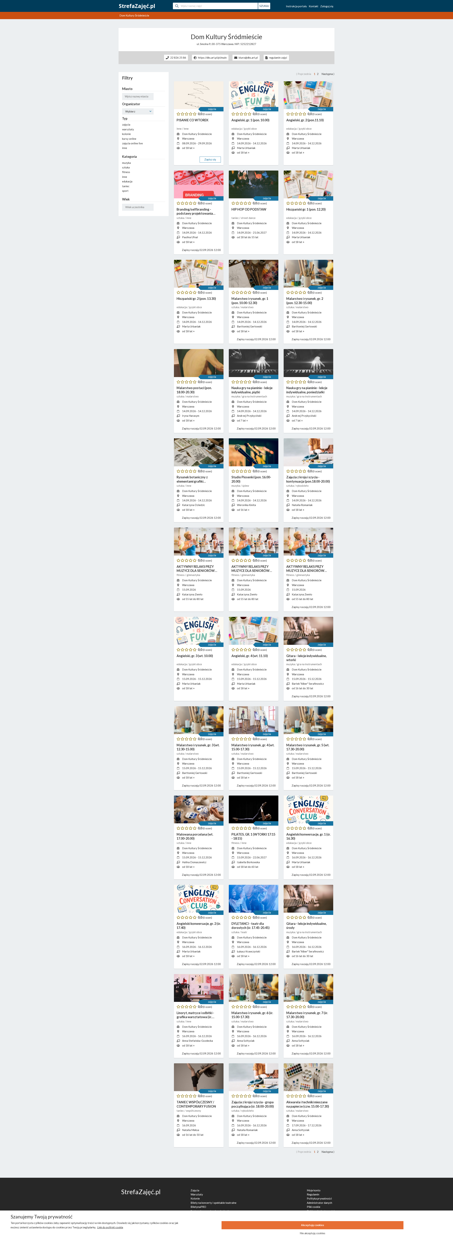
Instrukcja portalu (296, 6)
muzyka (236, 396)
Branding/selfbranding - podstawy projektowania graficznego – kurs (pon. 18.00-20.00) (198, 211)
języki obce (250, 128)
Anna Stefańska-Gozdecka (197, 1040)
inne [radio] (124, 147)
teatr (244, 932)
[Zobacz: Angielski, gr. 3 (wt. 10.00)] (198, 631)
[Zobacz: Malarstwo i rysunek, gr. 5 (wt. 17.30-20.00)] (308, 720)
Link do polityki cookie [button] (110, 1227)
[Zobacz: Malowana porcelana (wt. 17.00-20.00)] (198, 810)
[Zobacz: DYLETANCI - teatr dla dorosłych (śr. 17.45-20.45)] (253, 899)
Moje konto (313, 1190)
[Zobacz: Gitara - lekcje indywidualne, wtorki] (308, 631)
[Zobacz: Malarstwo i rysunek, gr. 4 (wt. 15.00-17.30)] (253, 720)
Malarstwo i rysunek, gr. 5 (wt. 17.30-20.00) (307, 747)
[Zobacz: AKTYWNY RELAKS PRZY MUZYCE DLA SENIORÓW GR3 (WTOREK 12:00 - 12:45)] (308, 542)
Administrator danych (319, 1202)
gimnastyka (193, 574)
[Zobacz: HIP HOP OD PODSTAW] (253, 185)
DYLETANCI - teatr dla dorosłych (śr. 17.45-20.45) (250, 926)
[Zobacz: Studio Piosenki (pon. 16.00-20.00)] (253, 452)
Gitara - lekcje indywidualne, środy (306, 926)
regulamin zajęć (278, 57)
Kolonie (195, 1198)
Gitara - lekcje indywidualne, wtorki (306, 658)
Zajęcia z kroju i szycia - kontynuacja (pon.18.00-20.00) (308, 479)
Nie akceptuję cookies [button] (312, 1233)
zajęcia (212, 109)
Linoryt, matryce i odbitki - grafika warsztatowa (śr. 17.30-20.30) (195, 1015)
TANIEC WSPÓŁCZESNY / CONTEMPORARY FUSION (196, 1104)
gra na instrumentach (254, 396)
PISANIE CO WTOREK (192, 120)
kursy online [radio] (129, 138)
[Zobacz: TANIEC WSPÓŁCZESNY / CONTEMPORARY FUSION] (198, 1077)
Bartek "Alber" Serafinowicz (308, 683)
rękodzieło (302, 485)
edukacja (236, 128)
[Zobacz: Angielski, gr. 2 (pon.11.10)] (308, 95)
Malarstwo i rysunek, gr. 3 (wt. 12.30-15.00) (198, 747)
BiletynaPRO (198, 1206)
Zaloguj (326, 6)
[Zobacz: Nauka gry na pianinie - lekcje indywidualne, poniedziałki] (308, 363)
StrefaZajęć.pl (137, 6)
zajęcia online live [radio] (132, 143)
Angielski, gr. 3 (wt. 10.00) (195, 656)
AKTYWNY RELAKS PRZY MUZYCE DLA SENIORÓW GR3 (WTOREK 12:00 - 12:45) (306, 569)
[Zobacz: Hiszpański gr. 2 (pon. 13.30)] (198, 274)
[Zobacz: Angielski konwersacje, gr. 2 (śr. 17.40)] (198, 899)
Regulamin (313, 1194)
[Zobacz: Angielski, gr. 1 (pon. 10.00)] (253, 95)
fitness (181, 574)
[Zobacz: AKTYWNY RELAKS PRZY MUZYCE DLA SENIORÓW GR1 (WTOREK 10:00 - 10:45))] (198, 542)
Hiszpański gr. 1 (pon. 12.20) (306, 209)
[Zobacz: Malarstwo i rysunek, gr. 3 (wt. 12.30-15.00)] (198, 720)
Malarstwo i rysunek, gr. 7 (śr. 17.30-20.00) (307, 1015)
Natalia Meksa (190, 1129)
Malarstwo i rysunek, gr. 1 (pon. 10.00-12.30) (249, 301)
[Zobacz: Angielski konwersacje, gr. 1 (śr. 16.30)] (308, 810)
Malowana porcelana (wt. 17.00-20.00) (195, 836)
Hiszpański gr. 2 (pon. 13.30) (196, 299)
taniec (235, 217)
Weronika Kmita (246, 505)
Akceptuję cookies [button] (312, 1225)
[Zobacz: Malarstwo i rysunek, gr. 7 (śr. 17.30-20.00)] (308, 988)
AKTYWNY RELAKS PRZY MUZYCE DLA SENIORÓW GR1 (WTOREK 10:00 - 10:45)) (198, 569)
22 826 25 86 (178, 57)
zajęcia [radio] (126, 124)
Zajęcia (195, 1190)
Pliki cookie (313, 1206)
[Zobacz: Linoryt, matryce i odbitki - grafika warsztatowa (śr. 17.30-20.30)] (198, 988)
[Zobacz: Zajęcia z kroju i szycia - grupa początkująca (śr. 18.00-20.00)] (253, 1077)
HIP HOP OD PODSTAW (248, 209)
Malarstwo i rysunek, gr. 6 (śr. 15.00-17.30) (252, 1015)
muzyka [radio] (126, 162)
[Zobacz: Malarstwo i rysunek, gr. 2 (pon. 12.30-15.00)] (308, 274)
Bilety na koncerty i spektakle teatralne (213, 1202)
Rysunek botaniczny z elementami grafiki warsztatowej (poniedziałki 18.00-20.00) (196, 479)
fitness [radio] (126, 172)
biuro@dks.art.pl (248, 57)
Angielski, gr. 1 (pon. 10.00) (250, 120)
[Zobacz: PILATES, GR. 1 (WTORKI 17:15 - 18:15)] (253, 810)
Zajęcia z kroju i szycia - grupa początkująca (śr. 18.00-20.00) (252, 1104)
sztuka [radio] (126, 167)
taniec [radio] (125, 186)
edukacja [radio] (127, 181)
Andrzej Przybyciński (249, 415)
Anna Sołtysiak (245, 1040)
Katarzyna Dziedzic (193, 505)
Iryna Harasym (190, 415)
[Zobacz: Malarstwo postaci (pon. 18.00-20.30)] (198, 363)
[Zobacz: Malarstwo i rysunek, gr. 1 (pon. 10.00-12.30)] (253, 274)
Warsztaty (197, 1194)
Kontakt (313, 6)
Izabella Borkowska (248, 862)
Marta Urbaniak (246, 147)
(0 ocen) (207, 114)
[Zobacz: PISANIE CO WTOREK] (198, 95)
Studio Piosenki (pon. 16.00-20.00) (251, 479)
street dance (248, 217)
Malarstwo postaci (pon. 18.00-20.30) (194, 390)
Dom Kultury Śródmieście (197, 133)
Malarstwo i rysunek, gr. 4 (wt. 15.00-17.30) (252, 747)
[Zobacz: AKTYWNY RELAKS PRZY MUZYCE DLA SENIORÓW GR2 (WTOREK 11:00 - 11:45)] (253, 542)
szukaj (264, 5)
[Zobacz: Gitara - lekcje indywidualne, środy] (308, 899)
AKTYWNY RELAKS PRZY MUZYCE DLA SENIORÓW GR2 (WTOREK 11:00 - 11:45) (251, 569)
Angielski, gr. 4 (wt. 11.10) (249, 656)
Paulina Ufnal (190, 237)
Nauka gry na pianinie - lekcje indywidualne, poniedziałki (306, 390)
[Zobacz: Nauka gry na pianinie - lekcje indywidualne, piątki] (253, 363)
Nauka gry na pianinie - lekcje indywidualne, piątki (252, 390)
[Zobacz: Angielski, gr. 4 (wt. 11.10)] (253, 631)
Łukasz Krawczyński (248, 951)
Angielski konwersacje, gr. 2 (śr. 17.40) (199, 926)
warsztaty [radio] (128, 129)
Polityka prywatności (319, 1198)
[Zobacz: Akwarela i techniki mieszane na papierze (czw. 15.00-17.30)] (308, 1077)
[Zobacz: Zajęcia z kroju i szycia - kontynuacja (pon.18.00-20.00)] (308, 452)
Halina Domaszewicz (194, 862)
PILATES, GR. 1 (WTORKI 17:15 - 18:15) (253, 836)
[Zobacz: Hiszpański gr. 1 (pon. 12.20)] (308, 185)
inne (179, 128)
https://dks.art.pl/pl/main (212, 57)
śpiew (245, 485)
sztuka (181, 217)
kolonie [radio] (126, 133)
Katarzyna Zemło (192, 594)
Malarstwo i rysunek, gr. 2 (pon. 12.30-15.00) (304, 301)
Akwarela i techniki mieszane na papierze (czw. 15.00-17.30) (307, 1104)
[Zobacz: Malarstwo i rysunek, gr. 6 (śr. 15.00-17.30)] (253, 988)
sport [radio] (125, 190)
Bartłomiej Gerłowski (249, 326)
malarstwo (247, 307)
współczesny (193, 1110)
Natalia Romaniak (302, 505)
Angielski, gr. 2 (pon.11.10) (305, 120)
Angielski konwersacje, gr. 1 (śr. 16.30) (308, 836)
